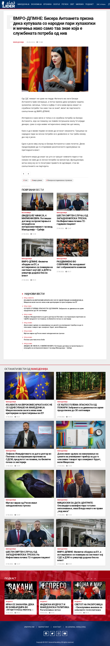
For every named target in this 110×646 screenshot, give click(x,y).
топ (26, 180)
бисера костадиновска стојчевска (60, 180)
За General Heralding (75, 627)
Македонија (23, 4)
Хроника (47, 4)
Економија (36, 4)
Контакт (57, 627)
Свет (72, 4)
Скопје (56, 4)
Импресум (29, 627)
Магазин (80, 4)
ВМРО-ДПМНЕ (37, 180)
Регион (65, 4)
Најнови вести (34, 293)
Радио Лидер (8, 4)
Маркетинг (43, 627)
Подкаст (89, 4)
